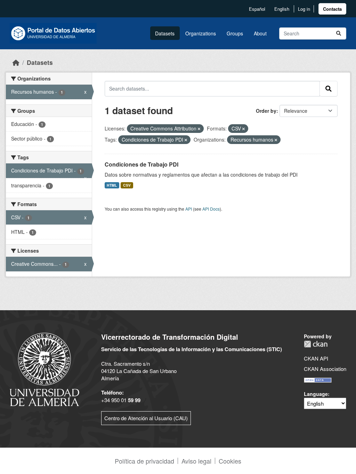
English (281, 9)
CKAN (315, 344)
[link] (332, 9)
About (260, 33)
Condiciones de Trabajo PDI (141, 164)
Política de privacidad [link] (144, 460)
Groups (235, 33)
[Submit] (339, 33)
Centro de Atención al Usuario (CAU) (146, 418)
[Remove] (199, 129)
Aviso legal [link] (196, 460)
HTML (112, 185)
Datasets (165, 33)
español (257, 9)
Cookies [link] (230, 460)
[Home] (16, 62)
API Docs (211, 209)
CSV (127, 185)
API (188, 209)
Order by (266, 110)
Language (316, 393)
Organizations (200, 33)
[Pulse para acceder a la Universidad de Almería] (44, 368)
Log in (304, 9)
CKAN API (316, 358)
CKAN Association (325, 368)
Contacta (332, 9)
